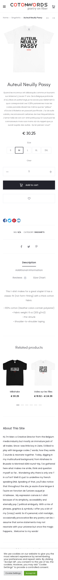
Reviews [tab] (19, 277)
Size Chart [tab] (39, 277)
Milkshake (15, 391)
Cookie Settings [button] (13, 573)
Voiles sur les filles (43, 391)
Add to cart (31, 185)
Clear (29, 160)
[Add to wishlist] (29, 198)
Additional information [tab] (29, 270)
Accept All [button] (30, 573)
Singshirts (16, 17)
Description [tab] (29, 262)
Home (5, 17)
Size (29, 143)
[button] (10, 150)
